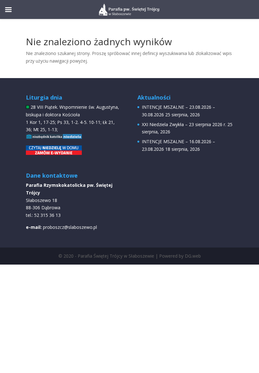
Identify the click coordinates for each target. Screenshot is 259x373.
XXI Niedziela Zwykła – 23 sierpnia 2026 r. (184, 124)
